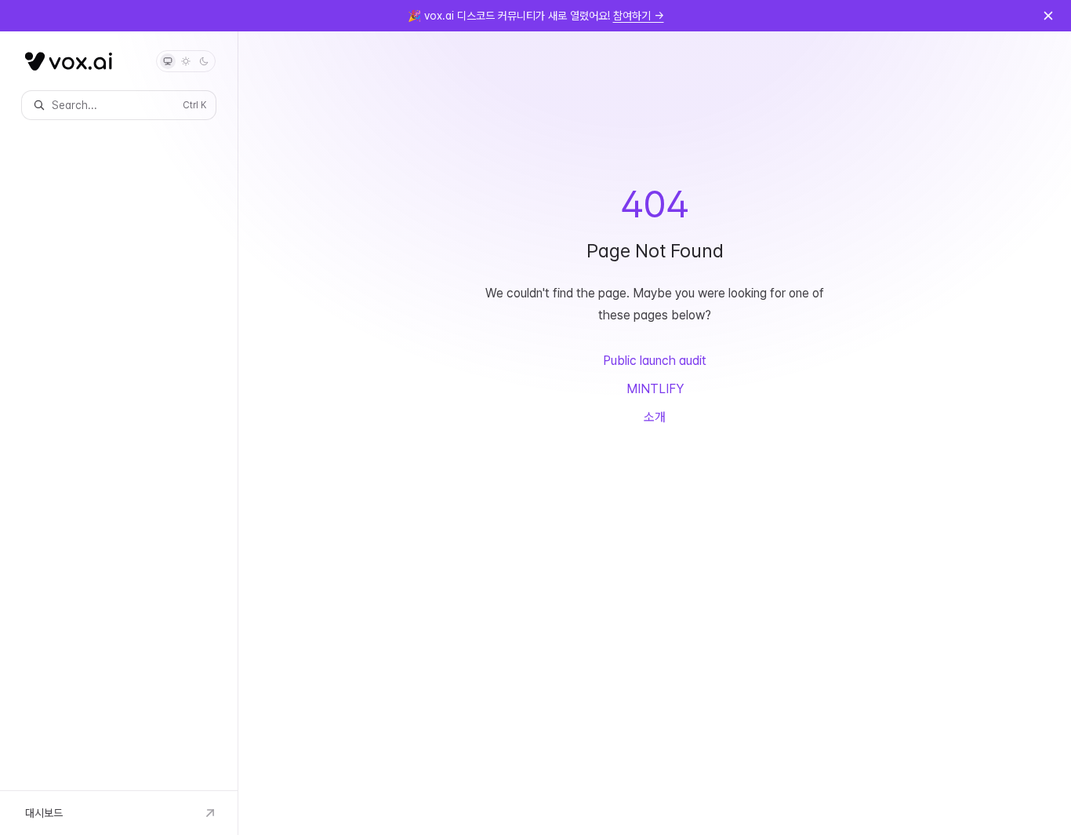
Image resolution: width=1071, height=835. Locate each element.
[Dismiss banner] (1048, 15)
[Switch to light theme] (186, 61)
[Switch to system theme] (168, 61)
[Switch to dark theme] (204, 61)
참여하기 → (638, 15)
